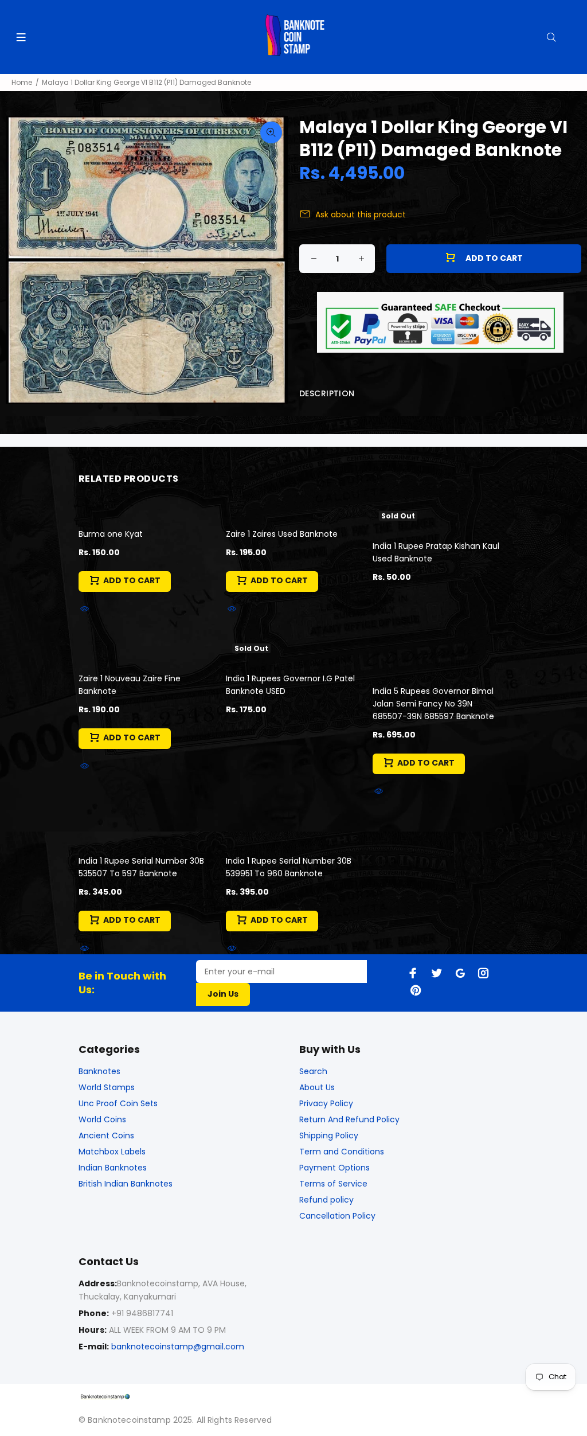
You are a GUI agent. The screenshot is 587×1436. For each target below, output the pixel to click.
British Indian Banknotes (126, 1183)
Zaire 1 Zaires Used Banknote (282, 534)
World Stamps (107, 1087)
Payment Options (334, 1167)
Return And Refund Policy (349, 1119)
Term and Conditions (341, 1151)
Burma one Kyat (111, 534)
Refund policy (326, 1199)
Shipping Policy (328, 1135)
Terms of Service (333, 1183)
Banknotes (99, 1071)
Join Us (223, 994)
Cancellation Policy (337, 1216)
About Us (317, 1087)
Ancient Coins (106, 1135)
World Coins (102, 1119)
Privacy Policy (326, 1103)
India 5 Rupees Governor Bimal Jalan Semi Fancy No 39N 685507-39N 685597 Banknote (433, 703)
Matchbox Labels (112, 1151)
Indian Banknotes (113, 1167)
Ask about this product (360, 214)
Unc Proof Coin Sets (118, 1103)
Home (21, 82)
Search (313, 1071)
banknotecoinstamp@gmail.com (177, 1346)
